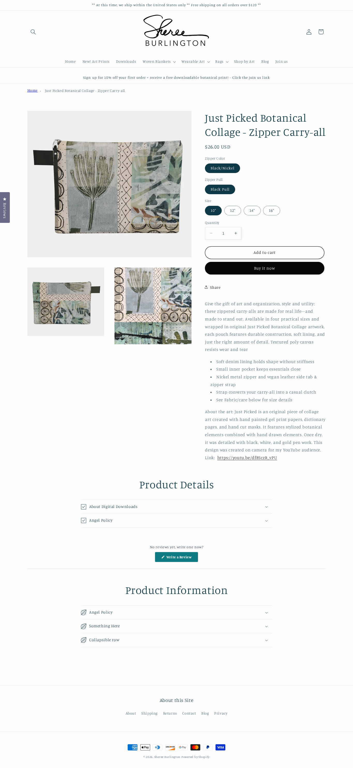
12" (232, 210)
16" (271, 210)
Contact (189, 713)
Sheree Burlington (167, 757)
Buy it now (264, 267)
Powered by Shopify (195, 757)
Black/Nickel (222, 168)
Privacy (220, 713)
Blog (205, 713)
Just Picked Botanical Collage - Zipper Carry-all (85, 90)
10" (213, 210)
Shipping (149, 713)
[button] (33, 32)
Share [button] (215, 287)
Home (32, 90)
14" (252, 210)
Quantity (212, 222)
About (131, 713)
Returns (170, 713)
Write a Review (182, 558)
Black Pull (220, 189)
